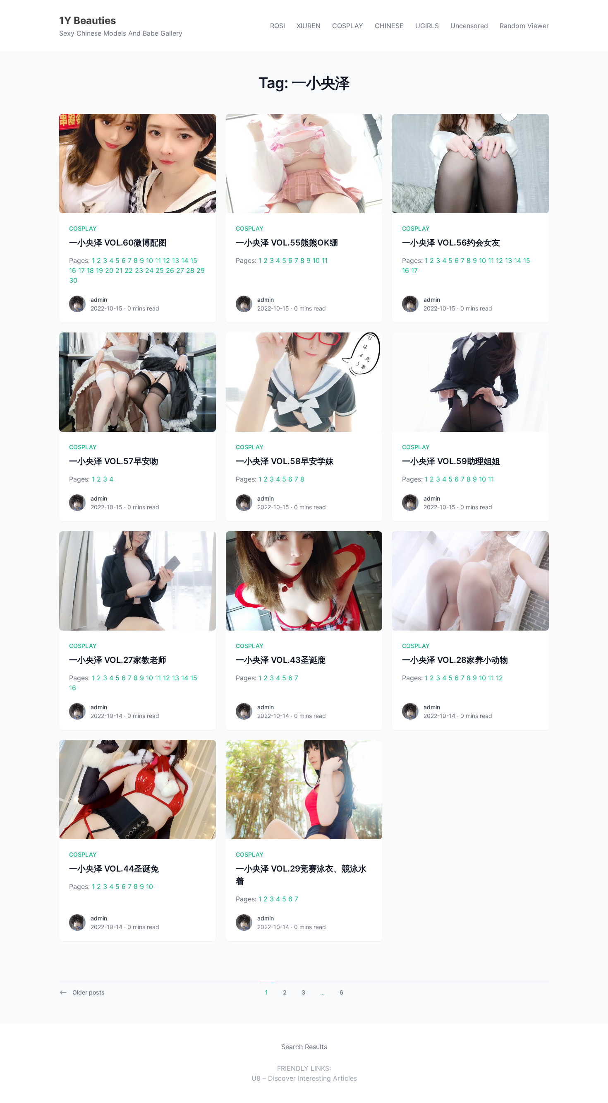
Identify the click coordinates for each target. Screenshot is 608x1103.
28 (190, 270)
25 (160, 270)
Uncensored (469, 26)
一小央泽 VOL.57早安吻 (113, 461)
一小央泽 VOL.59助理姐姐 (451, 461)
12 (166, 260)
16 (72, 270)
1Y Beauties (87, 20)
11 (158, 260)
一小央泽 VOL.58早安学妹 (285, 461)
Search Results (304, 1047)
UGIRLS (427, 26)
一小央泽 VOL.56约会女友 (451, 243)
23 (139, 270)
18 (90, 270)
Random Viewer (524, 26)
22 (128, 270)
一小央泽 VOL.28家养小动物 (455, 660)
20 (109, 270)
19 (99, 270)
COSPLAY (347, 26)
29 (200, 270)
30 (73, 280)
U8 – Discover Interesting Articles (304, 1078)
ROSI (277, 26)
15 (193, 260)
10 (149, 260)
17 (81, 270)
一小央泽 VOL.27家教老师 (117, 660)
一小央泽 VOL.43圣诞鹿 (281, 660)
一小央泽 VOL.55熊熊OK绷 (287, 243)
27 (180, 270)
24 (149, 270)
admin (99, 299)
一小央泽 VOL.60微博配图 (118, 243)
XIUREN (309, 26)
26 (170, 270)
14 (184, 260)
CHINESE (389, 26)
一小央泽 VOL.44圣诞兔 (114, 869)
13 (175, 260)
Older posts (88, 992)
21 (118, 270)
